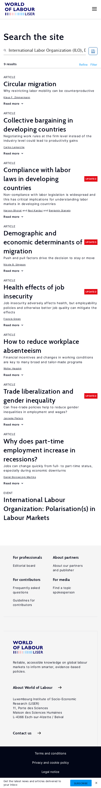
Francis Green (12, 318)
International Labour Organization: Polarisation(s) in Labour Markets (50, 509)
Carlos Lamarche (14, 147)
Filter (93, 64)
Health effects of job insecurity (34, 291)
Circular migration (30, 84)
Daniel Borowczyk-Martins (20, 477)
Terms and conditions (50, 753)
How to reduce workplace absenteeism (41, 345)
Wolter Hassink (12, 368)
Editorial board (24, 565)
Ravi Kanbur (35, 210)
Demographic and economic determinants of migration (43, 242)
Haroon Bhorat (13, 210)
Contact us (22, 733)
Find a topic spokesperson (64, 590)
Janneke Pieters (13, 418)
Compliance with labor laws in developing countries (37, 179)
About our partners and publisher (68, 568)
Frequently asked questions (26, 590)
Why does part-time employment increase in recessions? (39, 450)
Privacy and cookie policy (50, 762)
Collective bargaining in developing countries (38, 124)
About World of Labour (32, 687)
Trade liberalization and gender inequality (39, 395)
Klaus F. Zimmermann (17, 97)
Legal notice (50, 772)
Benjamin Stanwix (59, 210)
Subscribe (81, 783)
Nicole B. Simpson (15, 264)
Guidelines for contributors (24, 602)
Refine (83, 64)
